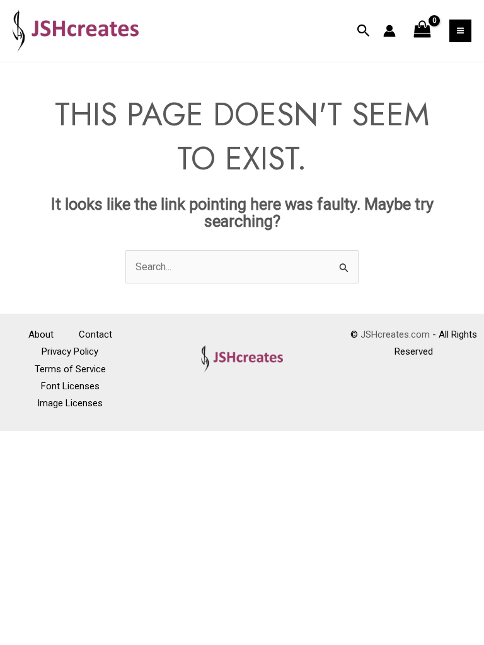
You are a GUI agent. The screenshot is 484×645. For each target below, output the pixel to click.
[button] (364, 30)
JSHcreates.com (395, 334)
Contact (95, 334)
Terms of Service (70, 369)
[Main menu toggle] (460, 31)
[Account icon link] (389, 31)
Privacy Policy (70, 351)
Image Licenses (70, 403)
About (41, 334)
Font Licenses (70, 386)
